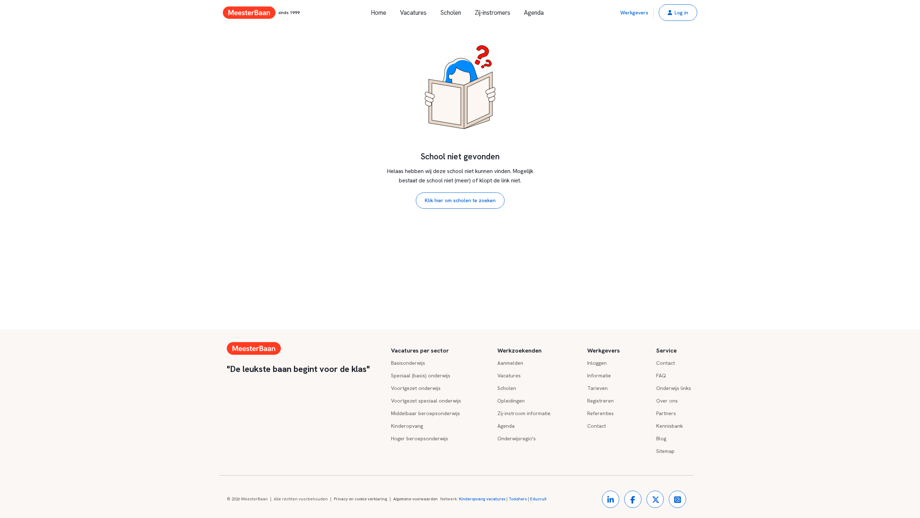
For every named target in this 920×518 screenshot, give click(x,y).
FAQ (661, 375)
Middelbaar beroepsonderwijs (425, 413)
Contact (596, 426)
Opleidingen (511, 400)
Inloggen (597, 363)
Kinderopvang (407, 426)
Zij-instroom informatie (524, 413)
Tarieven (597, 388)
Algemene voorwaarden (415, 498)
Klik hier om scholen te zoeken (460, 200)
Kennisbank (669, 426)
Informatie (599, 375)
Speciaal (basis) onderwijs (420, 375)
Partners (666, 413)
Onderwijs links (673, 388)
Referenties (600, 413)
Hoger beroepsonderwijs (419, 438)
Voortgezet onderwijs (416, 388)
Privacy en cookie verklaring (360, 498)
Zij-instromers (492, 13)
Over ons (667, 400)
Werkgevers (634, 12)
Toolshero (518, 498)
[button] (678, 12)
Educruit (538, 498)
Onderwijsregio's (516, 438)
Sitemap (665, 451)
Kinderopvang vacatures (482, 498)
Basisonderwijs (408, 363)
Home (378, 13)
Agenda (534, 13)
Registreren (600, 400)
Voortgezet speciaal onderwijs (426, 400)
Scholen (450, 13)
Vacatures (413, 13)
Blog (661, 438)
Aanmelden (510, 363)
